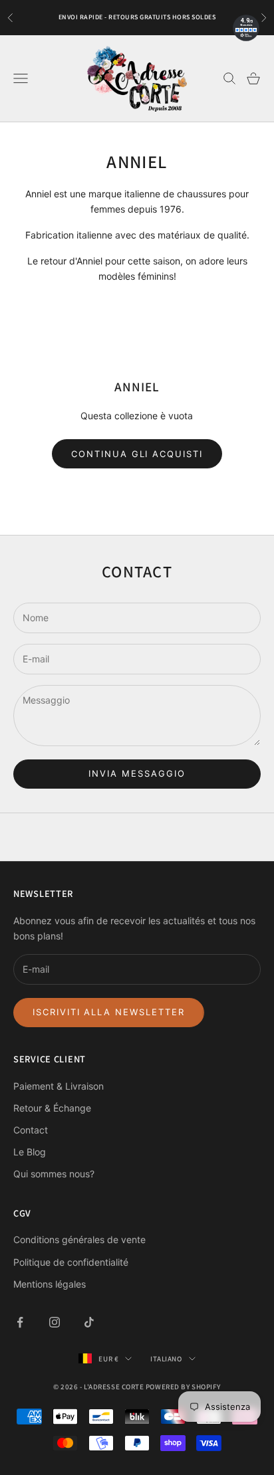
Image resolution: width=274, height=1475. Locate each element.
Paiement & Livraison (58, 1086)
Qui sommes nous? (53, 1173)
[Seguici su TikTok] (89, 1322)
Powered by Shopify (183, 1386)
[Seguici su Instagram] (54, 1322)
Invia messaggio (136, 773)
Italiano (166, 1358)
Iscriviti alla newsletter (109, 1012)
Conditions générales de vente (79, 1239)
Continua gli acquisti (137, 453)
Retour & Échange (52, 1108)
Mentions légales (49, 1284)
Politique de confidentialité (70, 1262)
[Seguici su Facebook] (20, 1322)
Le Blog (29, 1151)
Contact (30, 1129)
